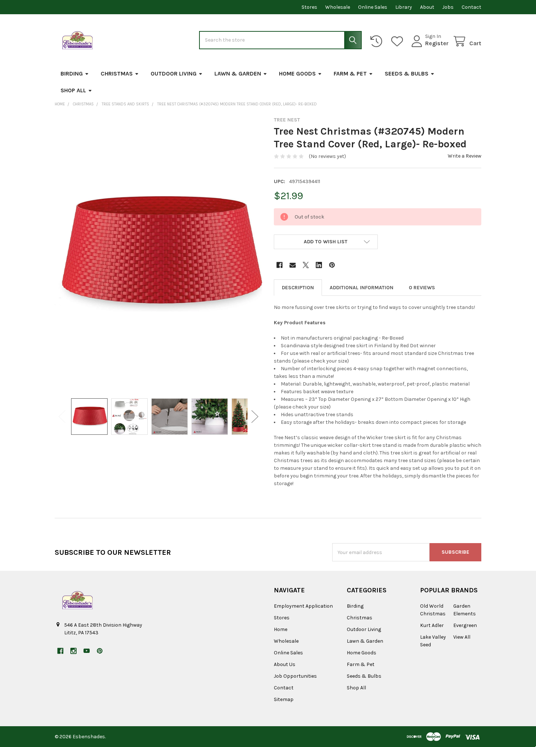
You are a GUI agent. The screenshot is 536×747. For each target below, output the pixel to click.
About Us (284, 664)
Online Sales (372, 7)
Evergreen (465, 625)
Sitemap (284, 699)
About (427, 7)
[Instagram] (73, 651)
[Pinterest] (332, 265)
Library (403, 7)
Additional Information (361, 288)
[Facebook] (279, 265)
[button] (326, 242)
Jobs (448, 7)
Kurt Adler (432, 625)
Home (280, 629)
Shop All (73, 90)
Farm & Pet (350, 73)
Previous (62, 417)
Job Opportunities (295, 676)
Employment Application (303, 606)
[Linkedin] (319, 265)
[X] (305, 265)
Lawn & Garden (237, 73)
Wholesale (337, 7)
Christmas (117, 73)
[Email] (292, 265)
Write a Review (464, 156)
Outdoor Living (174, 73)
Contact (471, 7)
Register (436, 43)
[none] (159, 254)
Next (255, 417)
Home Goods (297, 73)
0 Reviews (422, 288)
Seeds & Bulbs (406, 73)
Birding (72, 73)
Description (298, 288)
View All (461, 637)
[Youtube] (86, 651)
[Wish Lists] (398, 41)
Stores (309, 7)
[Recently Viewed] (377, 41)
